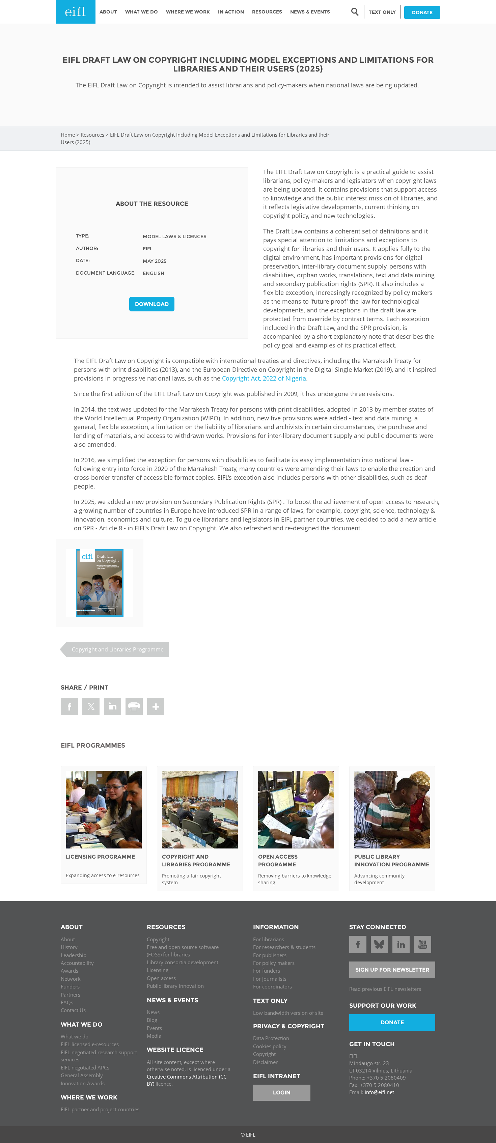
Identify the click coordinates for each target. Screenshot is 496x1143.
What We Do (141, 12)
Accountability (77, 962)
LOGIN (282, 1092)
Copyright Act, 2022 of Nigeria (264, 378)
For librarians (268, 939)
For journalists (269, 978)
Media (154, 1035)
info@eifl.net (379, 1092)
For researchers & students (284, 947)
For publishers (269, 955)
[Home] (75, 12)
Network (71, 978)
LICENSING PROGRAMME (100, 857)
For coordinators (272, 986)
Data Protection (271, 1038)
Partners (70, 994)
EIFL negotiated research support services (99, 1056)
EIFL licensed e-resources (90, 1044)
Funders (70, 986)
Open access (161, 978)
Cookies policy (269, 1046)
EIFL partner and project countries (100, 1109)
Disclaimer (265, 1062)
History (69, 947)
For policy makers (274, 962)
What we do (74, 1036)
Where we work (188, 12)
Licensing (157, 970)
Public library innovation (175, 985)
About (108, 12)
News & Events (310, 12)
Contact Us (73, 1010)
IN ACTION (231, 12)
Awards (69, 970)
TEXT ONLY (382, 12)
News (153, 1012)
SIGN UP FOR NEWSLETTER (392, 970)
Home (68, 134)
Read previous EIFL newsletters (385, 988)
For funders (266, 970)
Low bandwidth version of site (288, 1012)
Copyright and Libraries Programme (118, 649)
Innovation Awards (83, 1083)
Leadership (73, 955)
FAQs (67, 1002)
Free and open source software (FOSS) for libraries (183, 950)
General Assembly (82, 1075)
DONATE (422, 12)
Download (152, 304)
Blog (152, 1019)
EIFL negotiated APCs (85, 1067)
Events (154, 1028)
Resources (267, 12)
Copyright (158, 939)
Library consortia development (182, 962)
